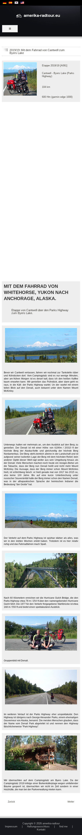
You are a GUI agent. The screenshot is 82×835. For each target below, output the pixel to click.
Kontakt (41, 829)
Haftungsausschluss (38, 826)
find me (63, 826)
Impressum (11, 826)
